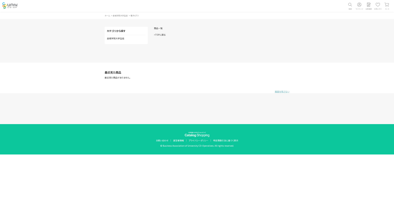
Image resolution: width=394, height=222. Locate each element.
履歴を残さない (282, 91)
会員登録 (369, 9)
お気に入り (378, 9)
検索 (350, 9)
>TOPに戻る (160, 34)
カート (387, 9)
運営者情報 (178, 140)
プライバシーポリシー (198, 140)
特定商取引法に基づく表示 (225, 140)
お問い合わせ (162, 140)
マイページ (359, 9)
